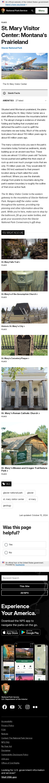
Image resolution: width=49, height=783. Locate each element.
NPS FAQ (5, 742)
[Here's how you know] (24, 3)
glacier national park (13, 492)
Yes (11, 544)
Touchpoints (19, 564)
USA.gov (5, 759)
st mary (32, 499)
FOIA (3, 729)
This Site (24, 586)
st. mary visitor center (13, 499)
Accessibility (6, 721)
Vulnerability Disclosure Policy (14, 754)
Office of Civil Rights (10, 763)
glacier (30, 492)
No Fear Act (6, 746)
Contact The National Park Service (16, 738)
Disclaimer (5, 750)
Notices (4, 734)
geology (7, 505)
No (10, 552)
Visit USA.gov (9, 777)
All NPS (25, 592)
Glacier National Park (11, 48)
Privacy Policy (7, 725)
